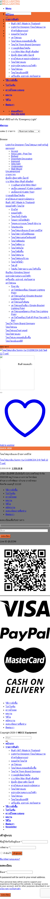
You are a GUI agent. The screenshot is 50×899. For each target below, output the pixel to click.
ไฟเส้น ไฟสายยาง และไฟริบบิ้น (26, 269)
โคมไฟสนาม (17, 255)
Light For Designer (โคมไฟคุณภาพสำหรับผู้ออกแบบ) (27, 146)
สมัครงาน (10, 507)
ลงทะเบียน (5, 895)
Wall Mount (16, 169)
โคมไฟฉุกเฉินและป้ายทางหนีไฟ (26, 230)
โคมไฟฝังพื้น (17, 251)
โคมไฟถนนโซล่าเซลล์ (16, 330)
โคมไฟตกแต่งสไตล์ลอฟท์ (23, 237)
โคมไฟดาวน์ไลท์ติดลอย (22, 234)
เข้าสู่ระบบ (17, 853)
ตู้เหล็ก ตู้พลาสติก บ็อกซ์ (22, 55)
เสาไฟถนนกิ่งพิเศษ (20, 302)
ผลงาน (9, 95)
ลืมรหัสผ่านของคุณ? (10, 859)
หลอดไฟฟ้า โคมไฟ (15, 206)
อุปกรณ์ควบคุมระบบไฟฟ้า (24, 65)
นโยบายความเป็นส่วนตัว (10, 889)
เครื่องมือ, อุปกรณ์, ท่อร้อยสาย (25, 76)
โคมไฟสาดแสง (18, 62)
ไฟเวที (14, 265)
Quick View (6, 448)
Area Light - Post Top (21, 154)
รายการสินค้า (12, 19)
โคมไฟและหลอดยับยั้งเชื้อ (23, 41)
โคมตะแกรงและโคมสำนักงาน (26, 223)
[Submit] (7, 741)
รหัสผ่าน (5, 847)
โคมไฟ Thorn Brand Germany (26, 44)
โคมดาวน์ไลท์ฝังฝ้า (20, 220)
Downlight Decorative (21, 159)
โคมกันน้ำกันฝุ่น (19, 216)
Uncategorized (13, 171)
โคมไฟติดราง (17, 244)
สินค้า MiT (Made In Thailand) (25, 23)
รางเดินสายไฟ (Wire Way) (23, 185)
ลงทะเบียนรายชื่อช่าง (16, 511)
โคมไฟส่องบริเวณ (20, 258)
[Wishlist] (1, 392)
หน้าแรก (10, 14)
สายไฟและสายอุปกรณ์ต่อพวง (25, 58)
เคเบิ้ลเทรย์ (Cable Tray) (22, 192)
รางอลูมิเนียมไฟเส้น (20, 48)
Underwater (17, 166)
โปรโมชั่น (10, 85)
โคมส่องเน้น (17, 227)
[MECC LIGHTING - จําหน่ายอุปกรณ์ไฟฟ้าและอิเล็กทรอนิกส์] (10, 2)
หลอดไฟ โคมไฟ (19, 34)
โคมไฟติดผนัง (18, 241)
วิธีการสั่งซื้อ (12, 80)
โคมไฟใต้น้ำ (17, 262)
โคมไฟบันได (17, 248)
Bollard (14, 156)
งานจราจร (11, 174)
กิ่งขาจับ (15, 286)
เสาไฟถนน (16, 37)
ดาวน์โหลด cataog (15, 90)
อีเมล (3, 872)
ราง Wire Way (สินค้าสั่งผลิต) (25, 51)
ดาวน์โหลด (11, 497)
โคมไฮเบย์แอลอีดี (19, 72)
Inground (15, 161)
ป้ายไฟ (14, 209)
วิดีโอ (8, 100)
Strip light (15, 164)
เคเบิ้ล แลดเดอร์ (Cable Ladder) (26, 188)
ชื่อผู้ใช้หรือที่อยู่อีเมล (11, 842)
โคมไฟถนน (16, 69)
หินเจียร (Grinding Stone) (18, 272)
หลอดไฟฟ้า (16, 213)
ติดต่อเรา (10, 105)
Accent (14, 151)
